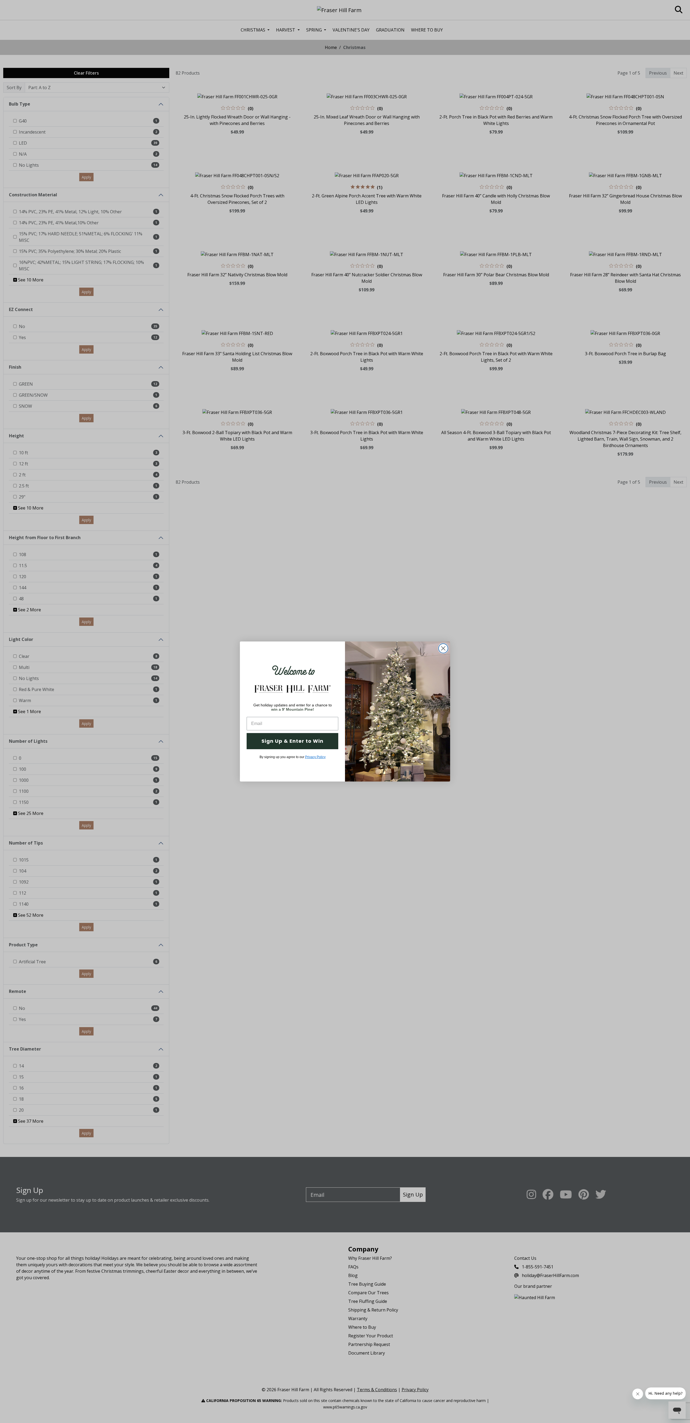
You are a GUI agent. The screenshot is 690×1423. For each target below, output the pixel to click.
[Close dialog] (443, 648)
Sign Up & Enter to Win (292, 741)
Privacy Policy (315, 757)
